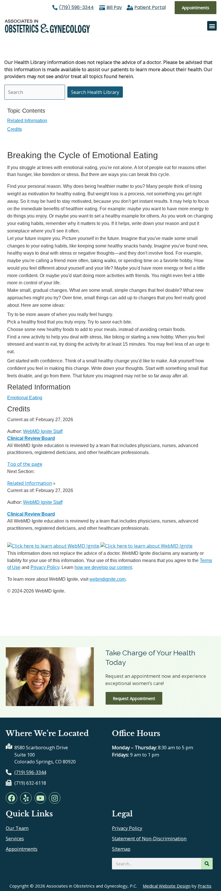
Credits (14, 129)
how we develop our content (103, 567)
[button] (212, 26)
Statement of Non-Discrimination (149, 838)
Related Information (27, 120)
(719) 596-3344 (76, 7)
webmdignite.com (107, 579)
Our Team (17, 828)
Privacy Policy (45, 567)
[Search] (207, 863)
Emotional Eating (24, 397)
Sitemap (121, 849)
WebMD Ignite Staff (42, 502)
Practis (205, 886)
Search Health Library (95, 92)
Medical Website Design (166, 886)
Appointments (21, 849)
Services (15, 838)
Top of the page (24, 464)
